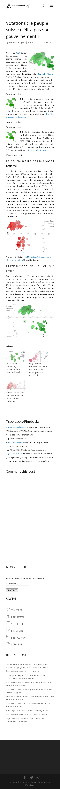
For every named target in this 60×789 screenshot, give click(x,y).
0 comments (45, 42)
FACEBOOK (18, 617)
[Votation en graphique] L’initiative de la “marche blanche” (14, 368)
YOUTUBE (17, 624)
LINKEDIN (17, 630)
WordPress (30, 785)
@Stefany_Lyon (15, 453)
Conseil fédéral (46, 74)
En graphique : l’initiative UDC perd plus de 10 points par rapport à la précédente (38, 369)
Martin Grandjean (17, 42)
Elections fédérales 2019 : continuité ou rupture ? (27, 714)
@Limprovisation (15, 442)
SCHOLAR (17, 644)
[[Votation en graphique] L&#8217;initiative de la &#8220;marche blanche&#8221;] (16, 356)
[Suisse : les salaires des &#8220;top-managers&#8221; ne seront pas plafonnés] (16, 385)
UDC (18, 53)
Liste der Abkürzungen (38, 150)
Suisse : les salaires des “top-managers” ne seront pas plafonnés (15, 397)
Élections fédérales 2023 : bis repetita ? (23, 671)
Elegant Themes (29, 782)
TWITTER (17, 610)
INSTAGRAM (18, 637)
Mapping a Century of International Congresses (27, 710)
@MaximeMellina (15, 427)
